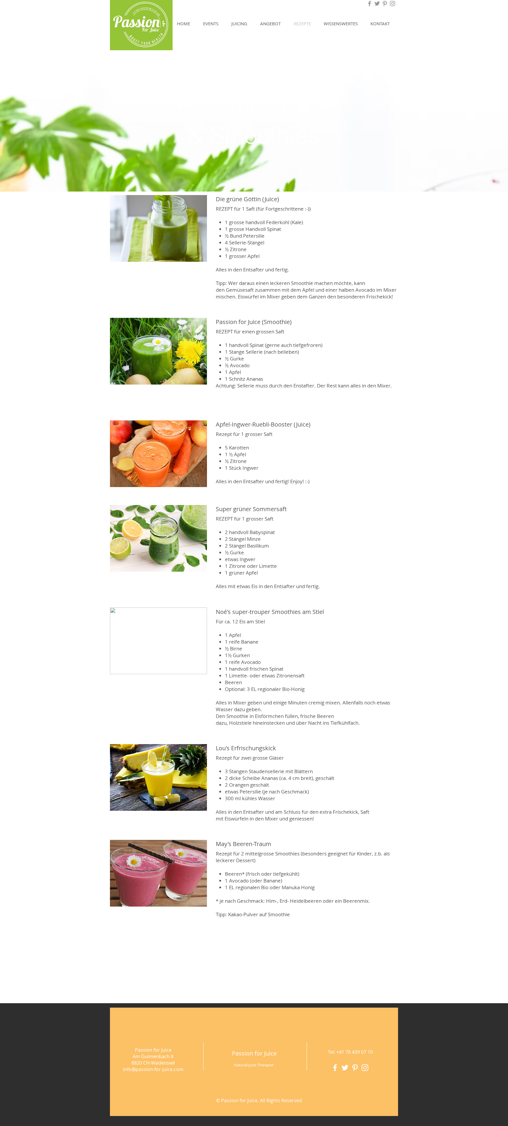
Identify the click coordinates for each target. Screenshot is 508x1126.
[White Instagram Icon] (365, 1067)
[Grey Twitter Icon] (377, 3)
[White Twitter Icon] (345, 1067)
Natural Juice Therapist (254, 1065)
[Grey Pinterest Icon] (384, 3)
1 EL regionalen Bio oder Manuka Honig (270, 887)
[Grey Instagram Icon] (392, 3)
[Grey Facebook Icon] (369, 3)
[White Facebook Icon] (335, 1067)
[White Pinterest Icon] (355, 1067)
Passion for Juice (254, 1053)
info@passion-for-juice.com (153, 1069)
